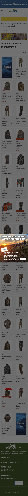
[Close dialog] (27, 235)
